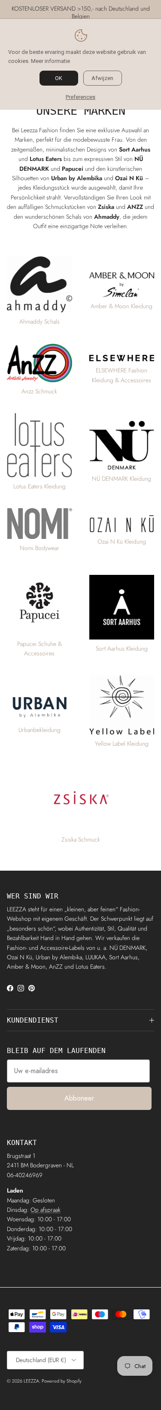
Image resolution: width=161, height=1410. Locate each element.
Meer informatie (50, 61)
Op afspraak (45, 1209)
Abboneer (79, 1098)
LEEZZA (31, 1380)
